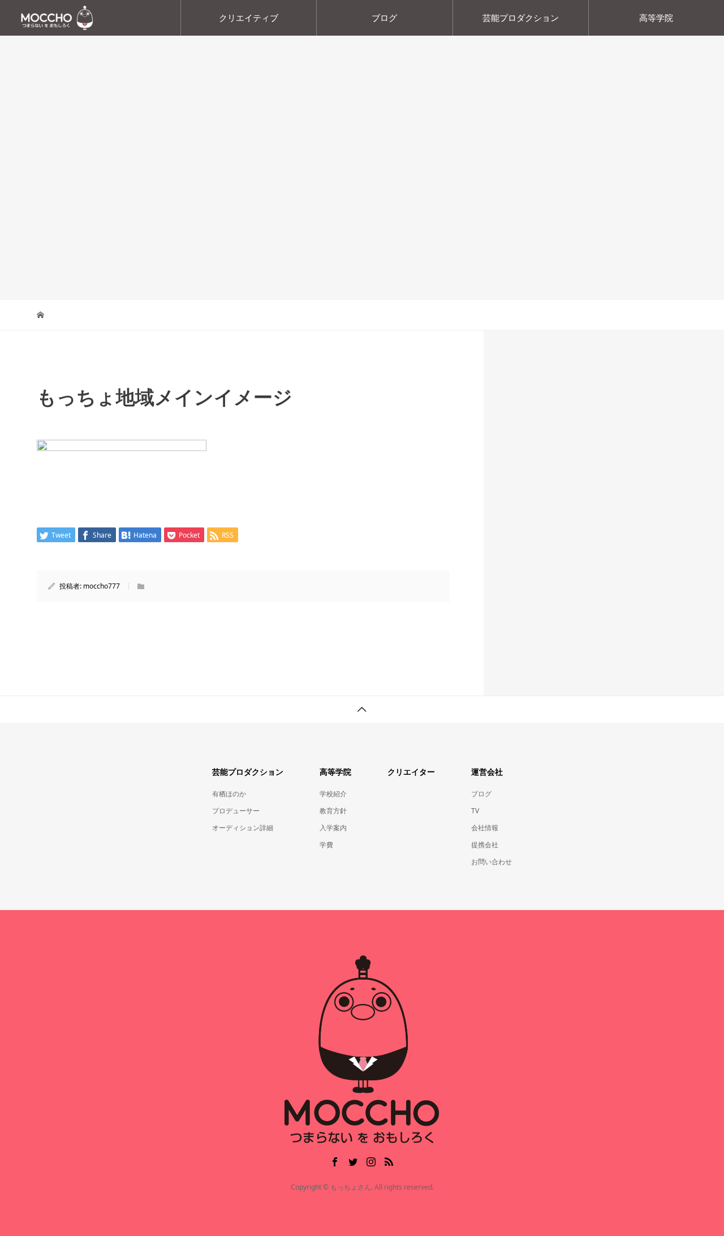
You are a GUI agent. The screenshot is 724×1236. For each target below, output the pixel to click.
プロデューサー (236, 811)
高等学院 (656, 17)
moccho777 (101, 586)
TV (475, 811)
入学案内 (333, 827)
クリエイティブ (248, 17)
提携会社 (484, 844)
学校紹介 (333, 794)
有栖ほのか (229, 794)
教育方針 (333, 811)
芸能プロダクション (520, 17)
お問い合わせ (491, 861)
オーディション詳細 (242, 827)
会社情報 (484, 827)
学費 (326, 844)
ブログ (384, 17)
